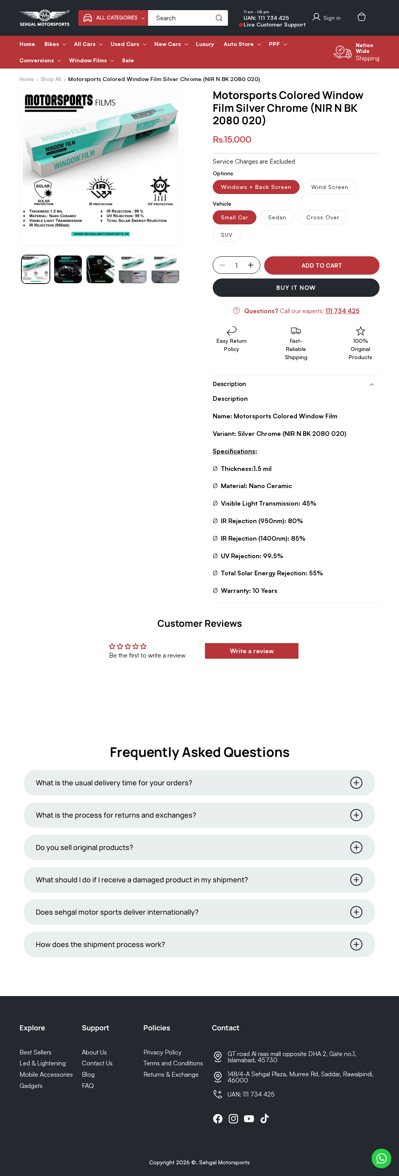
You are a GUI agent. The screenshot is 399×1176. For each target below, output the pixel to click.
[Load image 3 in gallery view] (100, 269)
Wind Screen (329, 186)
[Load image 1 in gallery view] (35, 269)
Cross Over (322, 217)
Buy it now (296, 287)
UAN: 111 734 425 (266, 18)
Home (26, 79)
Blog (88, 1074)
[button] (113, 18)
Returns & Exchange (171, 1074)
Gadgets (30, 1086)
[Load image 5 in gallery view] (165, 269)
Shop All (51, 79)
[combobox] (188, 18)
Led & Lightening (42, 1063)
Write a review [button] (252, 651)
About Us (94, 1052)
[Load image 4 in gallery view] (132, 269)
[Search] (219, 18)
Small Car (234, 217)
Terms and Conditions (173, 1063)
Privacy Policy (162, 1052)
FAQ (88, 1086)
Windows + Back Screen (256, 186)
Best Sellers (35, 1052)
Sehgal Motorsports (224, 1162)
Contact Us (97, 1063)
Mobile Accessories (46, 1074)
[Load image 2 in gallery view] (68, 269)
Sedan (277, 217)
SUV (227, 234)
